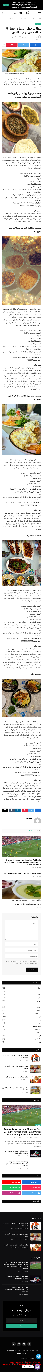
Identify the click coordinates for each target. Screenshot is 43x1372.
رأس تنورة (38, 1029)
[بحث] (3, 13)
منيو (40, 1042)
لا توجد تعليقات (10, 37)
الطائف (39, 1007)
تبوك (39, 1016)
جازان (39, 1020)
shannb (30, 37)
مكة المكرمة (37, 1039)
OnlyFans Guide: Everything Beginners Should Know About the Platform (16, 1164)
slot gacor (31, 1364)
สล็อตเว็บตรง (36, 1362)
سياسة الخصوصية (21, 1353)
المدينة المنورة (37, 1013)
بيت (37, 1350)
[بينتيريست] (12, 45)
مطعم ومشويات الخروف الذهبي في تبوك (27, 904)
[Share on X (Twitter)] (23, 45)
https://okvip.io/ (20, 1362)
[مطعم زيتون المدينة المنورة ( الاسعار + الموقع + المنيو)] (35, 1090)
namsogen (29, 1362)
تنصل (19, 1350)
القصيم (39, 1010)
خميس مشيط (37, 1026)
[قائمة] (39, 13)
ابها (40, 991)
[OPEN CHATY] (37, 1367)
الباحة (39, 994)
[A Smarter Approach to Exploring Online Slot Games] (35, 1153)
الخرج (39, 997)
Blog (39, 988)
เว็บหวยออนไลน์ (22, 1364)
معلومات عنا (25, 1350)
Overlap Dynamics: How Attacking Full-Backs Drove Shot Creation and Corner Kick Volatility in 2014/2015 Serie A (22, 862)
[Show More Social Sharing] (4, 45)
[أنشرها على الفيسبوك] (35, 45)
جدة (40, 1023)
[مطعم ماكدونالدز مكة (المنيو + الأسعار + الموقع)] (35, 1069)
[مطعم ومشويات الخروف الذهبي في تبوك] (21, 890)
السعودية (38, 24)
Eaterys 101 (32, 1358)
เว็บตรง (15, 1364)
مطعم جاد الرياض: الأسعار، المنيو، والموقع (16, 1077)
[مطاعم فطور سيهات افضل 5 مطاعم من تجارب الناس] (21, 61)
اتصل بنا (32, 1350)
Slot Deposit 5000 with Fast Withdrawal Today (22, 873)
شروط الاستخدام (11, 1350)
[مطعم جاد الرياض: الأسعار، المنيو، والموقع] (35, 1079)
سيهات (39, 1032)
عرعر (39, 1035)
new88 (12, 1362)
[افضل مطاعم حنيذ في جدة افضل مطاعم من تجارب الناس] (35, 1058)
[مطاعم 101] (21, 13)
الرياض (39, 1001)
